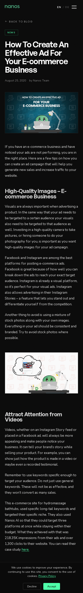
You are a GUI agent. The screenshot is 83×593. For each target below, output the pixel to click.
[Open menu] (74, 7)
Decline (32, 586)
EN (59, 7)
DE (67, 7)
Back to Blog (21, 21)
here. (25, 549)
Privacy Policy (47, 576)
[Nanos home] (12, 7)
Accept (51, 586)
